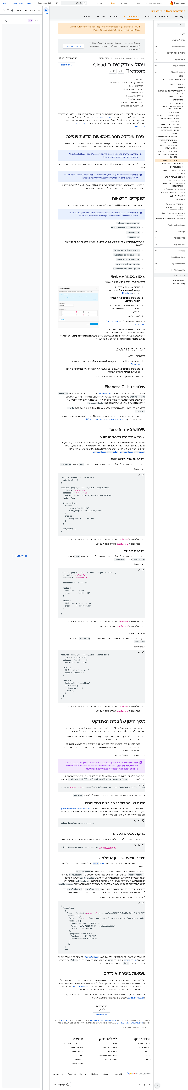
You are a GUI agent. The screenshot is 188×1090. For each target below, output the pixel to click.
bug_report (12, 10)
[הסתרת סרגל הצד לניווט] (157, 1085)
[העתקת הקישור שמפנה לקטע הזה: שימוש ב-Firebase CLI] (102, 387)
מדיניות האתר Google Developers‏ (130, 1023)
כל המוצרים (58, 1074)
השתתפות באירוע (110, 1059)
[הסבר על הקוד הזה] (139, 475)
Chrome (106, 1074)
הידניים (71, 123)
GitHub (148, 1059)
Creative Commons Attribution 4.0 (102, 1020)
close (4, 10)
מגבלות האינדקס (136, 998)
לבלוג (115, 1043)
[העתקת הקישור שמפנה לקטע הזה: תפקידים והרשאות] (109, 198)
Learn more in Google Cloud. (116, 30)
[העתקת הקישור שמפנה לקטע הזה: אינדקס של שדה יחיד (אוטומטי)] (107, 459)
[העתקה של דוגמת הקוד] (143, 820)
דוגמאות (87, 16)
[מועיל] (63, 58)
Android (118, 1074)
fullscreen (8, 10)
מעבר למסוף (17, 3)
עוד (100, 3)
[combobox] (74, 3)
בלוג (29, 3)
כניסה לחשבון (21, 556)
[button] (173, 40)
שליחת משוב (66, 65)
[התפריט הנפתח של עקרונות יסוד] (155, 16)
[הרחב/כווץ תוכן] (134, 79)
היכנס (5, 3)
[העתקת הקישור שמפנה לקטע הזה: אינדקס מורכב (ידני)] (120, 551)
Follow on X (112, 1051)
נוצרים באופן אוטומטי (101, 117)
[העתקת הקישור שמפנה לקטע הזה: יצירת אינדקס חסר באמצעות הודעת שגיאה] (63, 137)
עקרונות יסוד (163, 16)
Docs (113, 3)
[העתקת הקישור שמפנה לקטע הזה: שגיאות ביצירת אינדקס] (101, 973)
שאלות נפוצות (77, 1064)
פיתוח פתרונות (155, 3)
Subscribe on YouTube (108, 1055)
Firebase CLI (105, 394)
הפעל (137, 3)
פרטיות (140, 1085)
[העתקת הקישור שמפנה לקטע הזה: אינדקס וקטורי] (126, 633)
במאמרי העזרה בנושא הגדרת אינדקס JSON (106, 419)
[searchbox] (171, 25)
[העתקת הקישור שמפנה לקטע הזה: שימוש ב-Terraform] (106, 429)
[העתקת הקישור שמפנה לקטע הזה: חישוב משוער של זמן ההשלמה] (96, 858)
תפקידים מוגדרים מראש (88, 216)
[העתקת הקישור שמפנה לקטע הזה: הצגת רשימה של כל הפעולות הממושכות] (82, 803)
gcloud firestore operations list (75, 808)
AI (149, 16)
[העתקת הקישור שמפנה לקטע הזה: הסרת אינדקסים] (112, 349)
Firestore (156, 11)
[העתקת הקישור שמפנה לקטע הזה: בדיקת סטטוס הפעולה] (109, 833)
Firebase (142, 58)
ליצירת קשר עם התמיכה (73, 1043)
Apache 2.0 (65, 1020)
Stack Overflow (77, 1047)
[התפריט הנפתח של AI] (145, 16)
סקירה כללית (179, 16)
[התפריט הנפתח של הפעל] (132, 3)
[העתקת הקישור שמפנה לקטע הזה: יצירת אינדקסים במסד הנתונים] (96, 437)
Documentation (175, 11)
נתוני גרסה (79, 1055)
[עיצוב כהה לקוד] (143, 475)
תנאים (148, 1085)
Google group (77, 1051)
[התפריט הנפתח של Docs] (107, 3)
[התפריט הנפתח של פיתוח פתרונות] (146, 3)
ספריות (148, 1055)
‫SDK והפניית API (144, 1047)
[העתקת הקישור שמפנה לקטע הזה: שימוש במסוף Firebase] (107, 276)
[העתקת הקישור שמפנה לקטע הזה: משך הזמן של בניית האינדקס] (89, 721)
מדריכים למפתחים (143, 1043)
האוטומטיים (80, 123)
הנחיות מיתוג (78, 1059)
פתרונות (123, 3)
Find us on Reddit (110, 1047)
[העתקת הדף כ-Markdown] (114, 71)
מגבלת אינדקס (80, 986)
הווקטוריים (140, 126)
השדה (99, 863)
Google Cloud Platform (77, 1074)
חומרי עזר (100, 16)
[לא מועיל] (60, 58)
